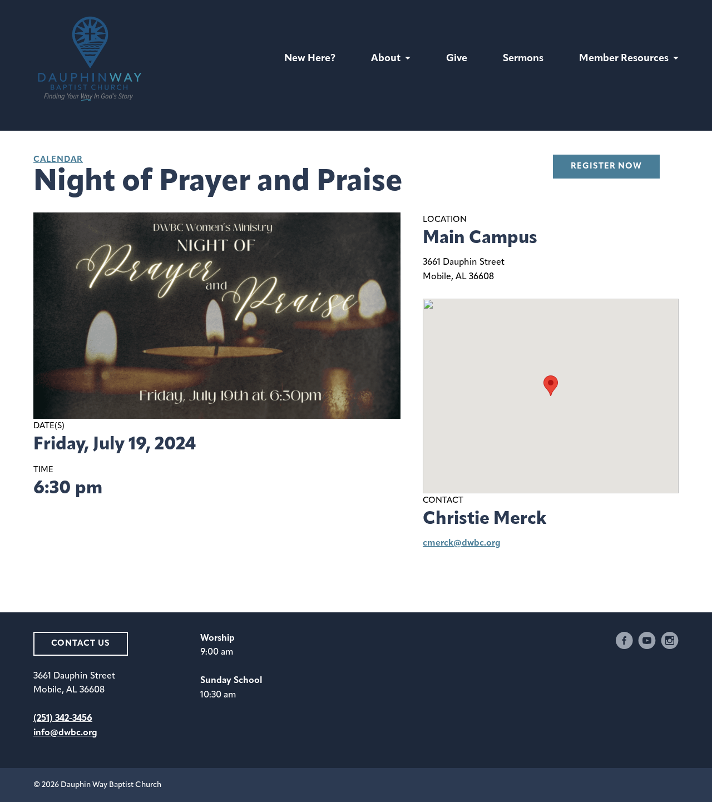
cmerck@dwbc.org (462, 543)
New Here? (309, 59)
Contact (443, 501)
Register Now (606, 166)
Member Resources (624, 59)
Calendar (58, 160)
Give (456, 59)
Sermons (523, 59)
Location (445, 220)
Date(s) (49, 426)
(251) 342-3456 (62, 718)
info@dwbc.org (65, 733)
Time (43, 470)
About (385, 59)
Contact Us (80, 644)
